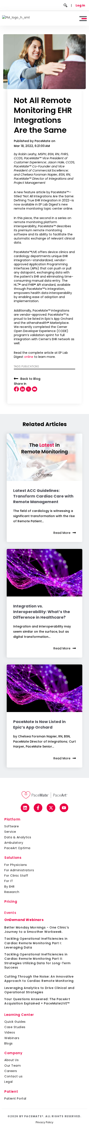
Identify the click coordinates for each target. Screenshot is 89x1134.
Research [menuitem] (11, 892)
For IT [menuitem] (8, 881)
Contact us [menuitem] (13, 1076)
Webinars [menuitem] (11, 1038)
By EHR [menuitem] (9, 886)
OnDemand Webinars (24, 920)
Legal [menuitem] (8, 1082)
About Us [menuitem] (11, 1060)
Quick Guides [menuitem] (15, 1022)
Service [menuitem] (10, 832)
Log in (80, 5)
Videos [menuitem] (9, 1032)
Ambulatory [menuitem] (13, 842)
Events (10, 912)
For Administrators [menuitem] (19, 870)
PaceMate (43, 141)
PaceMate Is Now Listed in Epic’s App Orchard (39, 724)
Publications (30, 366)
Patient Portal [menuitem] (15, 1098)
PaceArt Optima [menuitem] (17, 848)
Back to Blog (30, 378)
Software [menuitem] (11, 826)
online (28, 357)
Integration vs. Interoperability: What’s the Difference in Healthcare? (41, 611)
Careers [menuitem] (10, 1071)
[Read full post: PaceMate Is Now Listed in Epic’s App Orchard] (44, 688)
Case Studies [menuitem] (14, 1027)
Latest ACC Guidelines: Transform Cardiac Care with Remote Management (43, 496)
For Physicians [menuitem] (15, 865)
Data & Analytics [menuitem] (17, 837)
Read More (61, 533)
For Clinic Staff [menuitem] (16, 875)
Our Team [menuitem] (12, 1065)
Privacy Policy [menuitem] (44, 1122)
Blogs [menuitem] (8, 1043)
